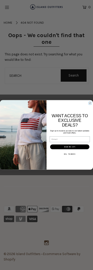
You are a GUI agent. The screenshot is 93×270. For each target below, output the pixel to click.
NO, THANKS (69, 154)
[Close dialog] (90, 103)
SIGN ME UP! (70, 147)
